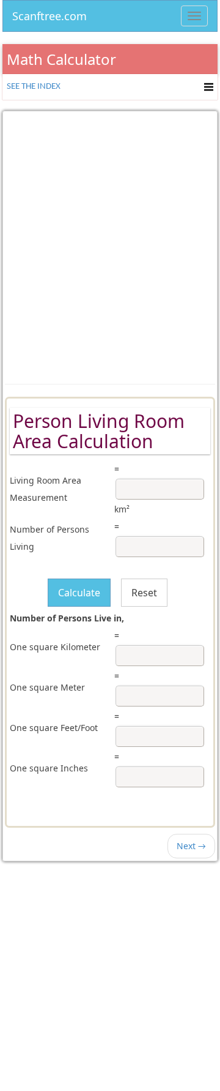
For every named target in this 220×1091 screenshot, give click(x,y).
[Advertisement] (110, 239)
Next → (191, 846)
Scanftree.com (49, 14)
